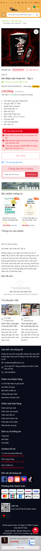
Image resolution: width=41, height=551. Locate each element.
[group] (20, 47)
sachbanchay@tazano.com (14, 362)
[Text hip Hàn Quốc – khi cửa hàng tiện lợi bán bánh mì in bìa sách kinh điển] (30, 310)
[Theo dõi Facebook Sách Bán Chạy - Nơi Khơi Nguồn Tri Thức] (4, 479)
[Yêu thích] (36, 31)
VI (6, 515)
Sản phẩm (5, 443)
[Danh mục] (3, 15)
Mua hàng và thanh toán (10, 397)
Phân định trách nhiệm (9, 422)
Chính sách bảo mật (8, 408)
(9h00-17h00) (12, 456)
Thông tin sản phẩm (11, 82)
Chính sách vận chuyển (9, 411)
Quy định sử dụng (8, 387)
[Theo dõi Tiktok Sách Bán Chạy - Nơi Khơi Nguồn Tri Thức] (30, 479)
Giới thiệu (4, 439)
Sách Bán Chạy (16, 21)
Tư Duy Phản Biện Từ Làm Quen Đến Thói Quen (29, 219)
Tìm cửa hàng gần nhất (13, 162)
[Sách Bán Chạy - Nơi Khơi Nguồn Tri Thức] (10, 9)
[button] (36, 212)
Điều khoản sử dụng (8, 425)
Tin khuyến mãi (9, 300)
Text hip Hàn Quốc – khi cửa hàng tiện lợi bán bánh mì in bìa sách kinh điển (29, 324)
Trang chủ (5, 21)
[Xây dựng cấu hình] (29, 9)
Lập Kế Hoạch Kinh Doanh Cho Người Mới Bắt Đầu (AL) (10, 219)
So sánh (25, 82)
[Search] (37, 15)
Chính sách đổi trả (8, 415)
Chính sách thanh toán (9, 418)
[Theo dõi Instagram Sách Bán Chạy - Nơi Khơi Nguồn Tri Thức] (11, 479)
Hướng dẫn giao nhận (9, 394)
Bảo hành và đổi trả (8, 390)
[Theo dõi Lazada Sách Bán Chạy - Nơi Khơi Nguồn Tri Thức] (24, 479)
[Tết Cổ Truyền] (20, 2)
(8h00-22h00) (12, 468)
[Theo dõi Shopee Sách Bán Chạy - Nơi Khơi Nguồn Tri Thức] (17, 479)
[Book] (20, 186)
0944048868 (9, 372)
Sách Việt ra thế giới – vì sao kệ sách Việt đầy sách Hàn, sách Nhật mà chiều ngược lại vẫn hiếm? (10, 324)
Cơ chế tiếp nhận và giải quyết (12, 383)
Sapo (25, 528)
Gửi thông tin (31, 174)
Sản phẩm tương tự (11, 193)
